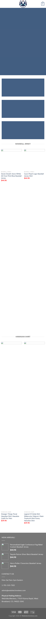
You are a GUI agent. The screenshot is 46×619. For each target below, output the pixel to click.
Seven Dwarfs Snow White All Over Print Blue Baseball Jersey (11, 176)
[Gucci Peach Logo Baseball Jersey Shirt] (34, 159)
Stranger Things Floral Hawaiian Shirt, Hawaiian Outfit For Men (10, 516)
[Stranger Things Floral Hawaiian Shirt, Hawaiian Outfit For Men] (11, 426)
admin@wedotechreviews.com (14, 590)
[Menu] (3, 4)
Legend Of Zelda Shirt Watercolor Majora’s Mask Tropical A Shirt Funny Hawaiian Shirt (34, 517)
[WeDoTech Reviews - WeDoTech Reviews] (23, 4)
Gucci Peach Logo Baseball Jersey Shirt (34, 175)
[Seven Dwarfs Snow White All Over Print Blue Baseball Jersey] (11, 159)
